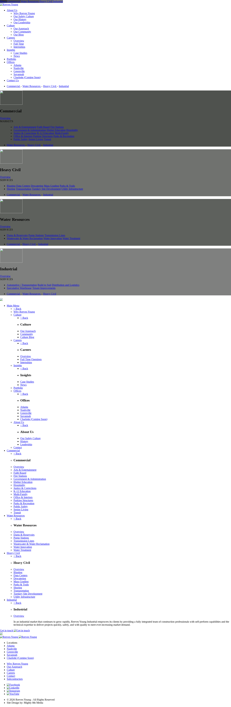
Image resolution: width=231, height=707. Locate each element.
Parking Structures (43, 136)
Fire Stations (57, 127)
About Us (12, 10)
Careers (11, 37)
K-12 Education (45, 133)
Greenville (19, 71)
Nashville (19, 68)
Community (26, 334)
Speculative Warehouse (19, 288)
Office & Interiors (23, 136)
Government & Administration (30, 130)
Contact (18, 447)
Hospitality (72, 130)
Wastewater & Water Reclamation (25, 238)
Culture (11, 25)
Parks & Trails (67, 185)
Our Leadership (22, 22)
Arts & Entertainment (25, 127)
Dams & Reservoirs (17, 235)
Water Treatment (71, 238)
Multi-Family (62, 133)
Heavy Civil (50, 86)
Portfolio (11, 59)
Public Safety (21, 139)
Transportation (23, 188)
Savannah (19, 74)
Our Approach (21, 28)
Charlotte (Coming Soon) (27, 77)
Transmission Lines (54, 235)
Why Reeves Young (24, 13)
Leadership (26, 444)
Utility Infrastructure (72, 188)
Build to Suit (44, 285)
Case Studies (20, 53)
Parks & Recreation (63, 136)
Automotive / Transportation (22, 285)
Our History (20, 19)
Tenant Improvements (43, 288)
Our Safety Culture (24, 16)
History (24, 441)
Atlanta (17, 65)
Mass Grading (51, 185)
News (17, 56)
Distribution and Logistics (65, 285)
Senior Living (35, 139)
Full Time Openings (31, 359)
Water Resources (31, 86)
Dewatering (37, 185)
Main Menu (13, 305)
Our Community (22, 31)
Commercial (13, 86)
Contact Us (13, 80)
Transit (47, 139)
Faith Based (43, 127)
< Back (17, 308)
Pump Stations (36, 235)
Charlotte (33, 419)
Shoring (11, 188)
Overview (19, 40)
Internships (19, 46)
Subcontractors (15, 679)
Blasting (11, 185)
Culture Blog (27, 337)
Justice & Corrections (25, 133)
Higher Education (56, 130)
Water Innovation (52, 238)
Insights (11, 49)
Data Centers (23, 185)
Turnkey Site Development (46, 188)
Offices (11, 62)
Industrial (64, 86)
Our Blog (19, 34)
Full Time (19, 43)
